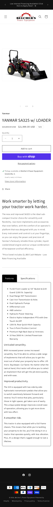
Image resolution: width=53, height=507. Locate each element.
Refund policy (17, 501)
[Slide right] (33, 106)
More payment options (26, 163)
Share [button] (7, 189)
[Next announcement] (48, 5)
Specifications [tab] (28, 278)
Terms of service (43, 501)
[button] (6, 17)
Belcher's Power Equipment (25, 497)
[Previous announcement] (5, 5)
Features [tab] (9, 278)
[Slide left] (20, 106)
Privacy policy (29, 501)
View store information (15, 181)
